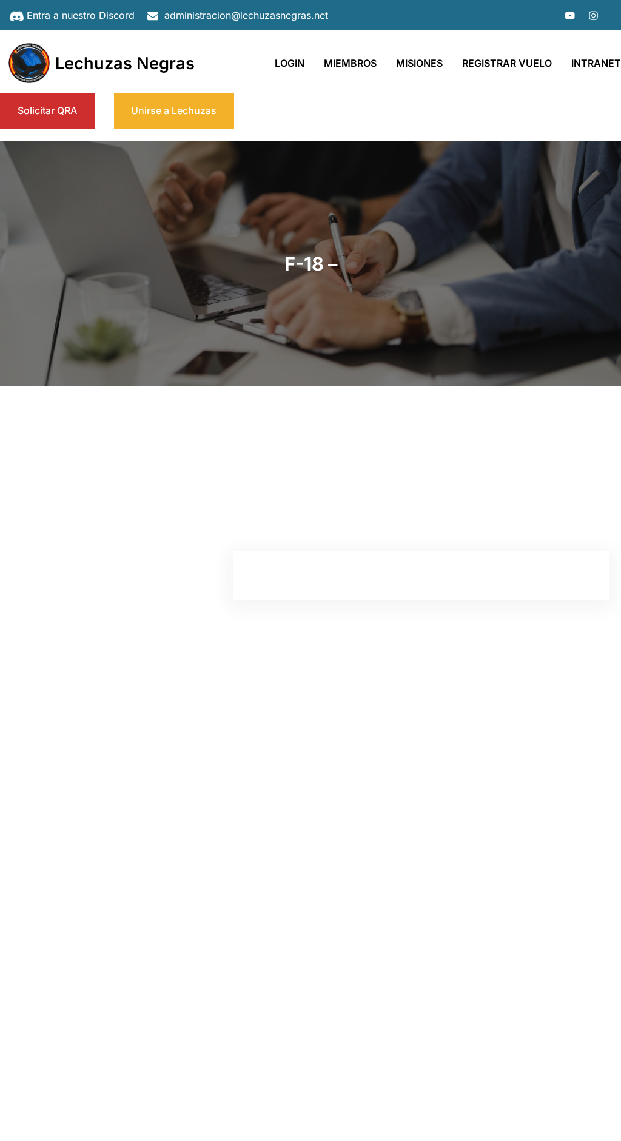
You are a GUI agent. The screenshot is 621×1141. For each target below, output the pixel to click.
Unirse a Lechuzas (174, 110)
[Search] (167, 467)
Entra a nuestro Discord (81, 15)
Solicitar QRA (47, 110)
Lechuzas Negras (125, 63)
